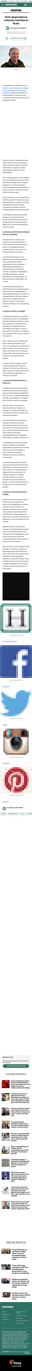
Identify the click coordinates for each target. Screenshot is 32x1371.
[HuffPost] (8, 1306)
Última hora (25, 5)
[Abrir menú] (3, 5)
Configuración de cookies (21, 1312)
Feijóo (17, 1)
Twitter (5, 725)
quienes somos (6, 1314)
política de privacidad (22, 1320)
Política (16, 10)
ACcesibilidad (19, 1323)
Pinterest (6, 802)
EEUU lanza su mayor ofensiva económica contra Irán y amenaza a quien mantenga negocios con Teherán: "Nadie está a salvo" (20, 1176)
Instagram (6, 763)
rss (3, 1322)
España (3, 813)
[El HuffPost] (11, 5)
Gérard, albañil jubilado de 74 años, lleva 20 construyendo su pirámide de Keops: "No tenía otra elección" (19, 1150)
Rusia (22, 813)
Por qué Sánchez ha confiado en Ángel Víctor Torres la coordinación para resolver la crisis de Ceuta (20, 1124)
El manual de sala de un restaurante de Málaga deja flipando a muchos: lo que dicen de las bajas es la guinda (20, 1163)
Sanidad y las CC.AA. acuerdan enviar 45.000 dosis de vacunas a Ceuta (21, 1296)
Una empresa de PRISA (16, 1361)
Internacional (13, 813)
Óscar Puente (24, 1)
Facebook (6, 686)
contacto (5, 1317)
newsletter (5, 1319)
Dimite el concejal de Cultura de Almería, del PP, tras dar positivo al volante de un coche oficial (20, 1283)
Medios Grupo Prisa (16, 1366)
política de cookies (21, 1315)
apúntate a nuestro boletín (16, 1066)
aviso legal (19, 1318)
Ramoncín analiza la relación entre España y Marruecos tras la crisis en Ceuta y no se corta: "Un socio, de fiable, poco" (20, 1111)
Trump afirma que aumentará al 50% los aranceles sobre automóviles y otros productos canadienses (20, 1269)
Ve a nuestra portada (10, 641)
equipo (4, 1311)
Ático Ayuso (12, 1)
